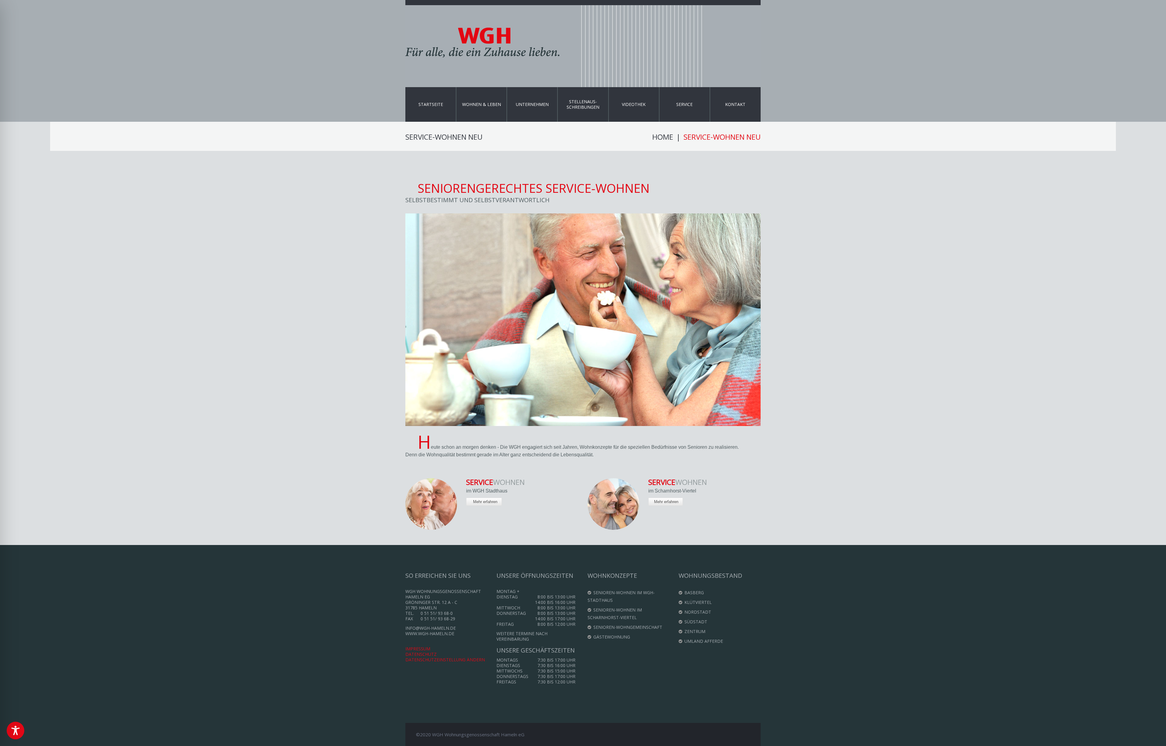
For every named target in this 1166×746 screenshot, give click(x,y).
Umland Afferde (703, 641)
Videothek (634, 104)
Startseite (430, 104)
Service (684, 104)
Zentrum (694, 631)
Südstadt (695, 622)
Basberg (694, 592)
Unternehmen (532, 104)
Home (662, 137)
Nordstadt (697, 612)
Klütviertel (698, 602)
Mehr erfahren (485, 501)
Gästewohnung (611, 637)
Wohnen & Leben (481, 104)
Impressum (417, 649)
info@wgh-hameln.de (430, 628)
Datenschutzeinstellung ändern (445, 660)
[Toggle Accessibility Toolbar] (15, 730)
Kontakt (735, 104)
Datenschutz (421, 654)
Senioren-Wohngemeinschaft (627, 627)
